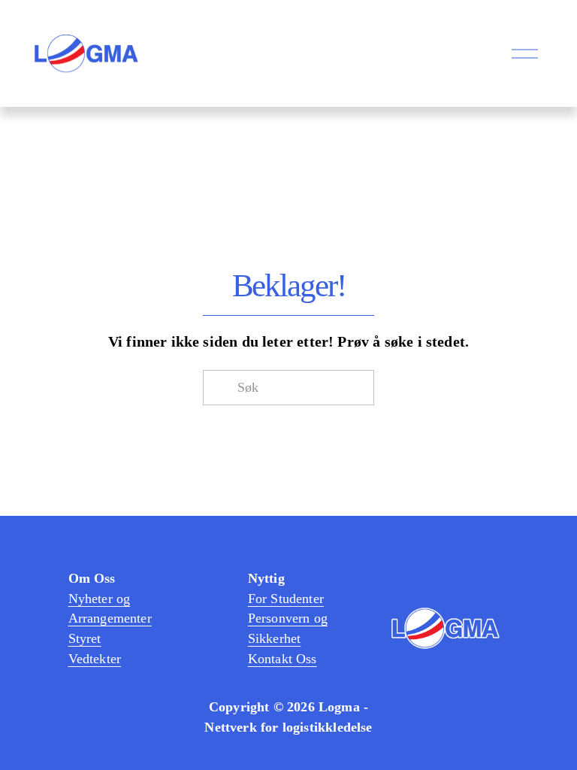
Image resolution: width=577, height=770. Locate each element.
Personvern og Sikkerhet (288, 628)
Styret (84, 638)
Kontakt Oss (282, 658)
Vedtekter (95, 658)
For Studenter (286, 598)
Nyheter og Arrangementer (110, 608)
